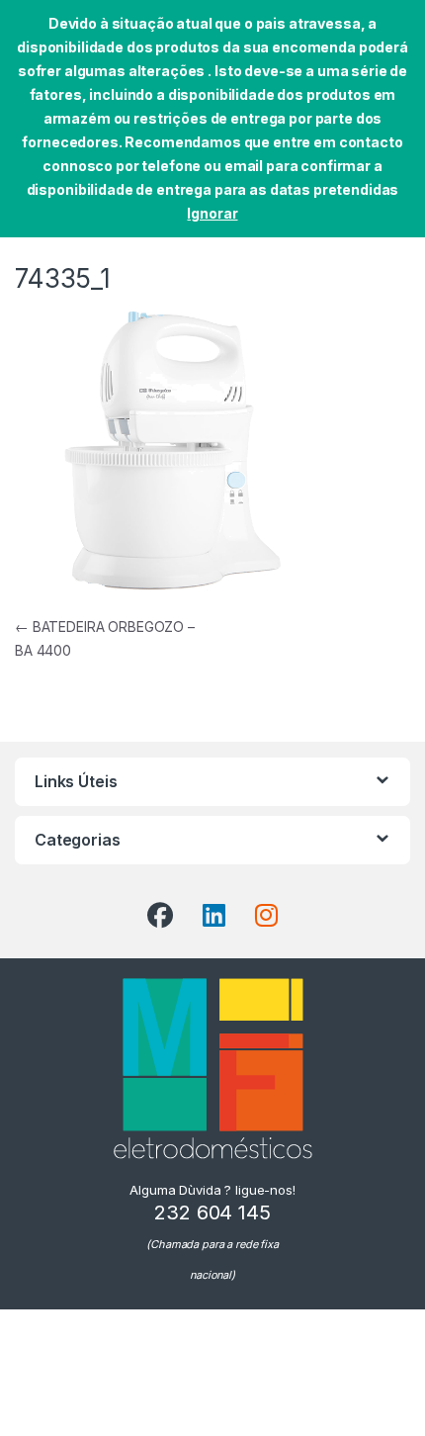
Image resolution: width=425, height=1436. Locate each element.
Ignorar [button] (212, 213)
